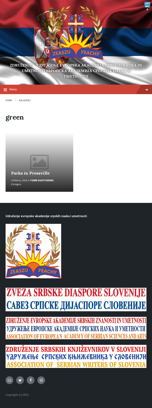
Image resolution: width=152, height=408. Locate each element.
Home (9, 100)
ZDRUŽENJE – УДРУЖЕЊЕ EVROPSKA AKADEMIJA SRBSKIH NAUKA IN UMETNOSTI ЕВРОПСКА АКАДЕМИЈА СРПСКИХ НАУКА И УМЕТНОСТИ (76, 71)
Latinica (147, 4)
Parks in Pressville (30, 173)
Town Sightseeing (42, 180)
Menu (13, 89)
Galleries (25, 100)
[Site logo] (76, 59)
